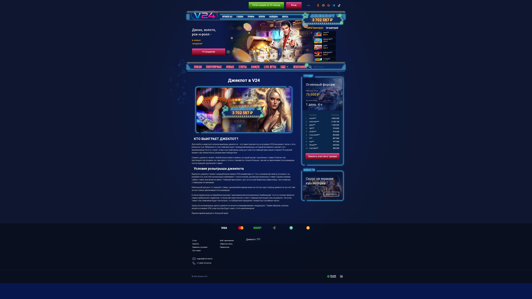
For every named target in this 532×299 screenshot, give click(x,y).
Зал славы (196, 251)
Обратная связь (226, 244)
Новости (195, 244)
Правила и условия (199, 247)
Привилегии (224, 247)
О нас (194, 241)
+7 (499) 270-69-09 (204, 263)
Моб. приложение (227, 241)
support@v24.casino (204, 259)
